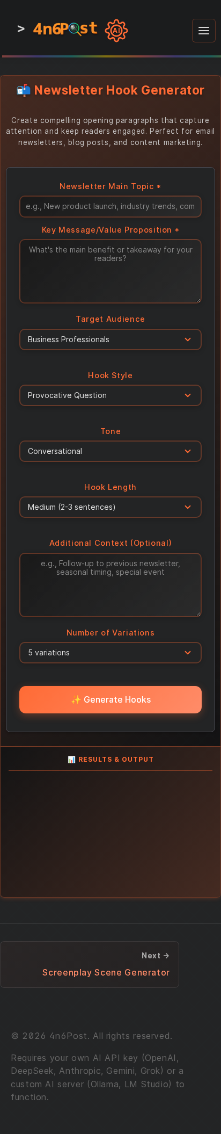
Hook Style (110, 375)
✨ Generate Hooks (111, 699)
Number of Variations (111, 632)
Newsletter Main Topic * (110, 186)
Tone (110, 431)
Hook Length (110, 487)
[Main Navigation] (204, 30)
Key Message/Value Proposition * (111, 229)
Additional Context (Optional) (110, 542)
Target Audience (110, 318)
